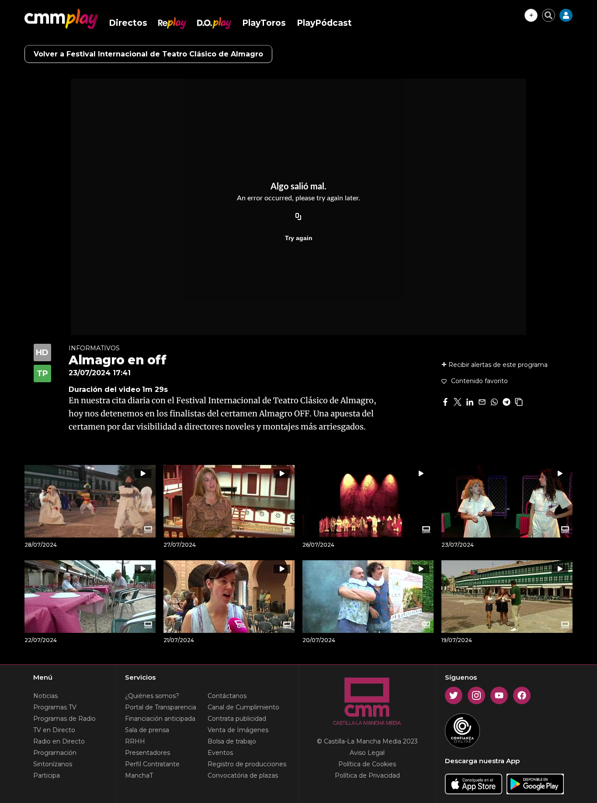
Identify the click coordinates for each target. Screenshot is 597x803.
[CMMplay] (61, 19)
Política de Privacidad (367, 775)
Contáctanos (227, 696)
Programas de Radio (64, 719)
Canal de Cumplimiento (243, 707)
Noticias (45, 696)
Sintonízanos (52, 764)
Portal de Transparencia (160, 707)
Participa (46, 775)
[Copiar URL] (298, 217)
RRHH (135, 741)
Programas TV (54, 707)
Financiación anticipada (160, 719)
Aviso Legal (367, 753)
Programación (54, 753)
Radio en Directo (59, 741)
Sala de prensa (147, 730)
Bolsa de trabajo (232, 741)
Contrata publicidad (237, 719)
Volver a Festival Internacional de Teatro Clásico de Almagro (148, 54)
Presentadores (147, 753)
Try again (298, 237)
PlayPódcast (324, 23)
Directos (128, 23)
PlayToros (264, 23)
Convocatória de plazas (243, 775)
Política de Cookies (367, 764)
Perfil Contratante (152, 764)
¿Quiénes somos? (152, 696)
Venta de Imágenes (238, 730)
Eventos (220, 753)
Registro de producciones (247, 764)
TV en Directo (54, 730)
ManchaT (139, 775)
